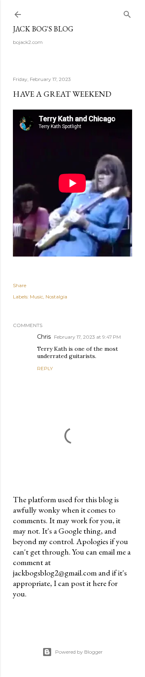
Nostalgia (56, 297)
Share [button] (19, 285)
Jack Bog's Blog (43, 28)
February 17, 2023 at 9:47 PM (87, 337)
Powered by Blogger (79, 652)
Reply (45, 368)
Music (36, 297)
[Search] (127, 13)
